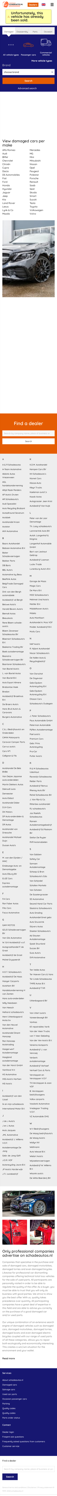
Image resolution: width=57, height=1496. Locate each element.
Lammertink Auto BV (40, 531)
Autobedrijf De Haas (12, 976)
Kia (4, 199)
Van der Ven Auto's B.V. (41, 1040)
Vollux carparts (37, 1099)
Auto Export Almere (11, 682)
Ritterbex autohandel (40, 804)
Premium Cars (36, 738)
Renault (34, 181)
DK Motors (7, 812)
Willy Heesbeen (9, 1003)
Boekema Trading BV (12, 647)
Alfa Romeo (8, 150)
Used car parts (9, 1394)
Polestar (34, 174)
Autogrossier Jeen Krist (41, 501)
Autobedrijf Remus (39, 785)
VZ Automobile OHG (39, 1116)
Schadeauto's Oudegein (41, 703)
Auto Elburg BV (9, 874)
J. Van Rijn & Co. (37, 799)
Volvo (33, 213)
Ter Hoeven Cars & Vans (41, 974)
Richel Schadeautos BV (41, 795)
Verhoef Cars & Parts (40, 1070)
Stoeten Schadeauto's (40, 931)
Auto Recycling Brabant (13, 508)
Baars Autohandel (11, 543)
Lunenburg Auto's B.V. (40, 569)
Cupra (5, 167)
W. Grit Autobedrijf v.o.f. (13, 942)
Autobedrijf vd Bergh (12, 600)
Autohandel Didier (11, 802)
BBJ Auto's (7, 570)
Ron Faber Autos (10, 903)
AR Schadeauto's (10, 499)
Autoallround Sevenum (13, 513)
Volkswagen (36, 210)
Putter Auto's (36, 756)
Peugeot (34, 171)
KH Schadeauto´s (38, 474)
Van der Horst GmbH (12, 1065)
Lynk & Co (7, 210)
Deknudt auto (8, 789)
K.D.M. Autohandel (38, 464)
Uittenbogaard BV (38, 1000)
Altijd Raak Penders (11, 490)
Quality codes (8, 1408)
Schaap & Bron (37, 871)
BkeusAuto (7, 618)
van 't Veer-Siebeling (40, 1036)
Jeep (5, 195)
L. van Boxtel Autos (11, 673)
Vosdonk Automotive (40, 1103)
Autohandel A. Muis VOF (41, 622)
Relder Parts (36, 781)
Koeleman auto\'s (38, 492)
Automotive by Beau (12, 574)
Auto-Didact (8, 798)
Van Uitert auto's (38, 1013)
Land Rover (8, 203)
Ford (4, 181)
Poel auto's (35, 734)
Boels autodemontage (13, 651)
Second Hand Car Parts (41, 903)
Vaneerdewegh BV (39, 1017)
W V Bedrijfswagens (39, 1128)
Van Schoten (36, 890)
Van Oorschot (36, 673)
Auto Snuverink (37, 922)
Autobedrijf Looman (39, 559)
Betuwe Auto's (9, 604)
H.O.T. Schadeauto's (11, 972)
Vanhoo (33, 1022)
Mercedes (35, 150)
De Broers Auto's (10, 704)
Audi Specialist (9, 503)
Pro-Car (33, 751)
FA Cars (6, 899)
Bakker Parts (8, 560)
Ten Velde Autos (37, 970)
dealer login (8, 1432)
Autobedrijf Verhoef (39, 1065)
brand (6, 65)
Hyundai (7, 188)
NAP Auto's (35, 644)
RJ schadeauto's (38, 808)
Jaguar (6, 192)
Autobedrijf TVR (37, 988)
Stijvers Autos (36, 926)
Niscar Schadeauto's (39, 653)
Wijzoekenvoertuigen (40, 1160)
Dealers (33, 4)
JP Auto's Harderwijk (12, 1169)
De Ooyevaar (36, 678)
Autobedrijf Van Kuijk (40, 506)
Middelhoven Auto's (39, 608)
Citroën (6, 164)
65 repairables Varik (40, 1026)
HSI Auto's (7, 1083)
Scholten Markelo (38, 885)
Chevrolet (7, 160)
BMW (5, 157)
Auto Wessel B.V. (37, 1151)
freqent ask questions (13, 1436)
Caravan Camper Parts (13, 742)
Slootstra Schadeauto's (41, 908)
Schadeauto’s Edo (38, 876)
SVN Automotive (37, 957)
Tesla (32, 203)
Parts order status (11, 1417)
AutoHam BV (8, 985)
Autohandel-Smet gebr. (41, 917)
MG (31, 153)
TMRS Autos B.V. (37, 983)
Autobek (6, 517)
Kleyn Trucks (36, 487)
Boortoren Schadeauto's (14, 664)
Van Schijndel (36, 881)
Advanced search (27, 88)
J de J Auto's (8, 1121)
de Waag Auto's (37, 1138)
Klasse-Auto (35, 483)
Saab (32, 185)
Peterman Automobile (40, 725)
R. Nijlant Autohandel (40, 648)
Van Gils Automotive (12, 938)
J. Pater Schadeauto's (40, 716)
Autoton (6, 526)
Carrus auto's (8, 746)
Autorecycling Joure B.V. (14, 1164)
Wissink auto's (36, 1173)
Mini (32, 157)
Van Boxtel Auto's (10, 668)
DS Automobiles (11, 174)
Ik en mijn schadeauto (13, 1104)
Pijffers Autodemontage (41, 729)
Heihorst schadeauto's (13, 1012)
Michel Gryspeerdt (11, 959)
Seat (32, 188)
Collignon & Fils (9, 755)
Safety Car (35, 859)
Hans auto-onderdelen (13, 998)
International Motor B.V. (13, 1108)
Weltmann (34, 1147)
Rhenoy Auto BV (37, 790)
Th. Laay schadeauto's (41, 526)
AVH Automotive (10, 531)
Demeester (7, 793)
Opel (32, 167)
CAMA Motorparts (11, 737)
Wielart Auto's (36, 1156)
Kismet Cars (35, 478)
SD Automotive (37, 899)
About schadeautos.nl (12, 1380)
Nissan (33, 164)
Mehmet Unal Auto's (39, 599)
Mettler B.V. (35, 604)
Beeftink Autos (9, 579)
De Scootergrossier (39, 894)
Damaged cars (9, 1384)
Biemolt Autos (8, 613)
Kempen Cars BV (38, 469)
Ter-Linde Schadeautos (41, 979)
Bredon (5, 691)
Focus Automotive (10, 912)
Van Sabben (36, 854)
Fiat (4, 178)
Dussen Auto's (9, 845)
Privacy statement (45, 1487)
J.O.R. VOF (7, 1160)
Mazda (6, 213)
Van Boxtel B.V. (9, 678)
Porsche (34, 178)
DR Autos (6, 824)
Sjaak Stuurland (37, 943)
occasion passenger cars (14, 1399)
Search (28, 80)
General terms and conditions (14, 1487)
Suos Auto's (35, 953)
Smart (33, 195)
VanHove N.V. (8, 1070)
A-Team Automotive (11, 469)
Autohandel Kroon (11, 522)
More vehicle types (41, 60)
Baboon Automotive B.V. (13, 548)
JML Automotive (10, 1135)
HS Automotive (9, 1074)
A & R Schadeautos (11, 464)
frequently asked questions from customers (23, 1441)
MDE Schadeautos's (39, 595)
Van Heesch (8, 1007)
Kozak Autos (36, 496)
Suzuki (33, 199)
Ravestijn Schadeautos (41, 776)
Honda (6, 185)
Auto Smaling (36, 912)
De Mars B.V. (36, 590)
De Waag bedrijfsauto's (41, 1133)
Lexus (5, 206)
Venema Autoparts (39, 1045)
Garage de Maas (38, 581)
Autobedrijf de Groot (12, 955)
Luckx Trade (36, 564)
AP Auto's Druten (10, 494)
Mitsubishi (35, 160)
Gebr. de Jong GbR (11, 1155)
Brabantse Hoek (10, 687)
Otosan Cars (36, 699)
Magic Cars (35, 586)
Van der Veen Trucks (40, 1031)
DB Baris (6, 565)
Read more (8, 1358)
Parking (6, 1403)
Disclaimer (32, 1487)
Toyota (33, 206)
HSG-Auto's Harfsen (11, 1079)
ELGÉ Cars (7, 878)
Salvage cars (8, 1389)
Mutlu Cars (35, 631)
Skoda (33, 192)
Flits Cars (6, 908)
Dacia (5, 171)
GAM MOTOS (8, 925)
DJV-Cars (7, 807)
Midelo (33, 613)
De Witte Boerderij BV (40, 1178)
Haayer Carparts (10, 981)
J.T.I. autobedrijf (10, 1174)
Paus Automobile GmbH (41, 720)
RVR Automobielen (38, 842)
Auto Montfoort (37, 617)
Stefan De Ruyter (38, 837)
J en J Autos (8, 1125)
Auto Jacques (8, 1130)
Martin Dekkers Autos (12, 784)
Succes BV (34, 948)
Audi (4, 153)
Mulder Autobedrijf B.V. (41, 627)
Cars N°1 (6, 751)
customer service (10, 1446)
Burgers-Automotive (12, 717)
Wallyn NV (34, 1142)
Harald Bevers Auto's (12, 609)
